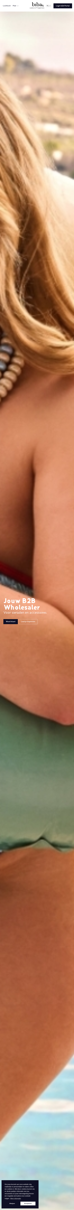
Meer (14, 6)
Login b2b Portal (63, 6)
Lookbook (7, 6)
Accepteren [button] (28, 1203)
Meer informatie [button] (15, 1198)
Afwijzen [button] (12, 1203)
